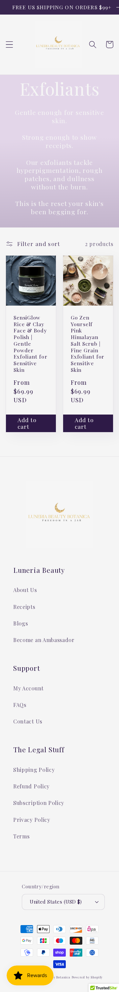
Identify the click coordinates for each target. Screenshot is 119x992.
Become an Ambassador (44, 639)
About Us (25, 589)
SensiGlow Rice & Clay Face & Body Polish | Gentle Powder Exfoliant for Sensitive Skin (30, 343)
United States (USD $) (56, 901)
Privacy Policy (31, 819)
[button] (9, 44)
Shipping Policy (34, 769)
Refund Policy (31, 786)
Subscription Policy (38, 802)
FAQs (19, 704)
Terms (21, 836)
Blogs (20, 623)
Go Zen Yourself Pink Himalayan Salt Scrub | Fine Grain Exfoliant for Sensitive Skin (87, 343)
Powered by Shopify (87, 977)
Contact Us (27, 721)
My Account (28, 688)
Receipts (24, 606)
